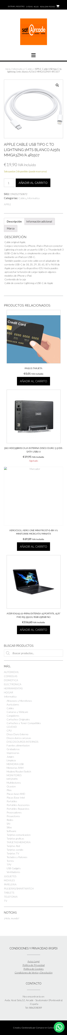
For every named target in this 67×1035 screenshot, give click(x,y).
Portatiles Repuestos (18, 808)
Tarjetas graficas (15, 838)
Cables (29, 69)
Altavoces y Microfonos (19, 700)
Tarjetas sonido (15, 849)
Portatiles (12, 801)
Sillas (9, 827)
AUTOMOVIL (11, 672)
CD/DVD (12, 726)
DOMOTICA (11, 680)
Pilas (9, 790)
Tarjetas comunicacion (19, 834)
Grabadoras (13, 749)
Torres (10, 860)
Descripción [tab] (14, 221)
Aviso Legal (33, 961)
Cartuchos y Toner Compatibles (24, 723)
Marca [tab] (10, 228)
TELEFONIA (11, 896)
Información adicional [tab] (39, 221)
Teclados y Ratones (17, 857)
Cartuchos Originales (18, 719)
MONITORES (14, 775)
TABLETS (9, 892)
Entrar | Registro (16, 6)
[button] (57, 85)
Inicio (8, 69)
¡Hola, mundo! (11, 918)
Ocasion (11, 786)
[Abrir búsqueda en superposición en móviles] (33, 653)
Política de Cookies (33, 968)
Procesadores (14, 812)
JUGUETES (10, 876)
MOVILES (9, 880)
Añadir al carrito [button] (33, 381)
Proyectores (13, 816)
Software (11, 831)
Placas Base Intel (16, 797)
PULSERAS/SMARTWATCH (19, 888)
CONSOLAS (10, 676)
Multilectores (14, 782)
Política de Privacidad (34, 965)
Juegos (10, 756)
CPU (9, 730)
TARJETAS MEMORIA (19, 842)
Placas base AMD (16, 793)
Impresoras (13, 752)
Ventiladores (13, 871)
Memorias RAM (15, 767)
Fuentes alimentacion (18, 745)
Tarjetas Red (13, 845)
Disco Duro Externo (17, 734)
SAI (8, 823)
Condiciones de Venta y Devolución (34, 972)
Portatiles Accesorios (18, 804)
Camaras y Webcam (17, 711)
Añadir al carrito (33, 183)
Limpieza (11, 760)
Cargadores (13, 715)
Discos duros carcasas (19, 737)
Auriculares (13, 704)
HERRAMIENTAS (13, 688)
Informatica (18, 69)
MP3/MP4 (12, 778)
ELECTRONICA (12, 684)
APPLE (7, 204)
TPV (9, 864)
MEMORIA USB (15, 764)
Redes (10, 819)
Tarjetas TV (13, 853)
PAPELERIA (10, 884)
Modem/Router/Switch (19, 771)
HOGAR (8, 692)
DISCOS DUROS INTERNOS (22, 741)
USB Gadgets (14, 868)
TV (5, 900)
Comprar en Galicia (45, 1027)
